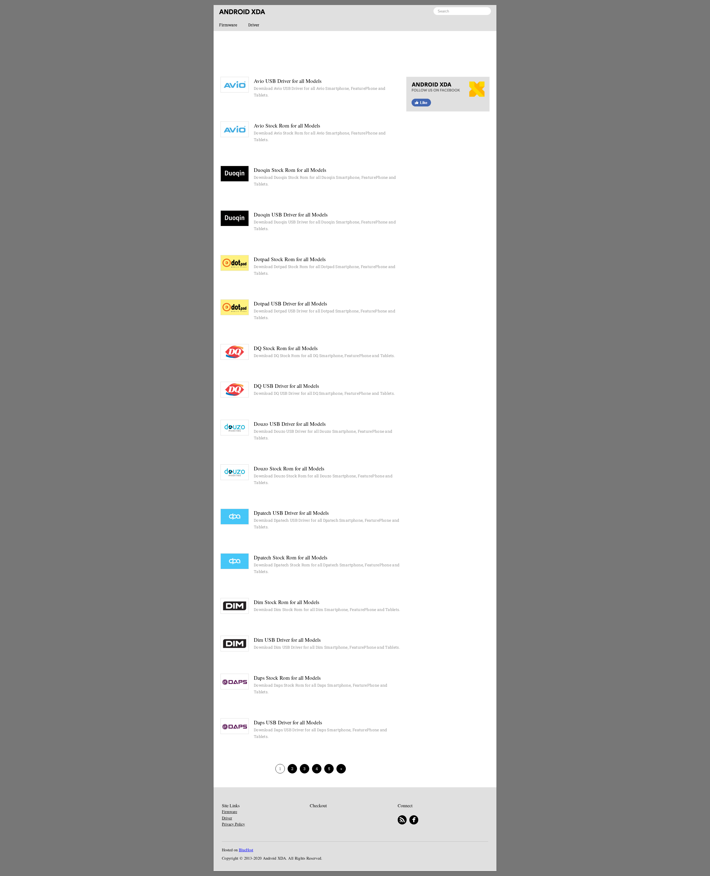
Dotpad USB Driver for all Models (290, 303)
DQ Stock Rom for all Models (286, 348)
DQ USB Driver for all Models (286, 385)
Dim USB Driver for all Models (287, 639)
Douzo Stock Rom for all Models (289, 468)
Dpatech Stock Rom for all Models (290, 557)
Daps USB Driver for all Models (288, 722)
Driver (253, 24)
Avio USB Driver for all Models (287, 80)
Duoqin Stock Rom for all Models (290, 169)
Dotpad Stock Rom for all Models (290, 259)
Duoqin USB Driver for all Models (291, 214)
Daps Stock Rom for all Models (287, 677)
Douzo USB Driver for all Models (290, 423)
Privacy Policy (233, 824)
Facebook (448, 97)
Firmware (228, 24)
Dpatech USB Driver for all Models (291, 512)
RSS (402, 820)
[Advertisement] (355, 53)
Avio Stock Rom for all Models (287, 125)
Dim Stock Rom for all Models (286, 602)
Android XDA (242, 12)
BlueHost (246, 850)
